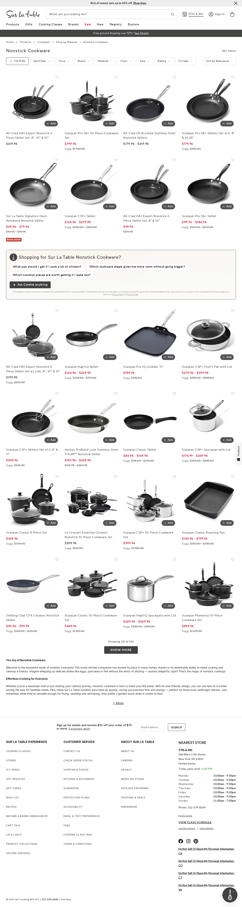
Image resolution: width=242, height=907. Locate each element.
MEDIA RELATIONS (132, 779)
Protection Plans (77, 797)
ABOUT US (127, 751)
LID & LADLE (14, 834)
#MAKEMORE (129, 806)
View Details (206, 828)
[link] (232, 14)
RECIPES (11, 806)
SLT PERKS (13, 769)
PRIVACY (126, 769)
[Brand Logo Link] (23, 14)
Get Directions (186, 828)
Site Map (66, 899)
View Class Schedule (195, 822)
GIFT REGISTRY (15, 779)
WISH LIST (12, 797)
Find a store (185, 815)
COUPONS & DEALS (133, 797)
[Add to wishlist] (57, 78)
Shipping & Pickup (76, 769)
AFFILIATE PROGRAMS (135, 788)
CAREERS (127, 760)
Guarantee (71, 788)
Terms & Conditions (78, 843)
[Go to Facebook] (180, 841)
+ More (118, 703)
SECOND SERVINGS (18, 853)
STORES (11, 760)
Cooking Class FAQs (78, 834)
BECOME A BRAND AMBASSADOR (27, 816)
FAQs (67, 825)
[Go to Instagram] (188, 841)
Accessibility (73, 806)
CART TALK (13, 825)
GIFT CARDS (14, 788)
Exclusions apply (79, 728)
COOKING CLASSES (18, 751)
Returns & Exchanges (79, 779)
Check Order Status (78, 760)
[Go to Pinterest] (196, 841)
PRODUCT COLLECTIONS (22, 843)
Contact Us (72, 751)
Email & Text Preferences (82, 816)
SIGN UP (176, 727)
